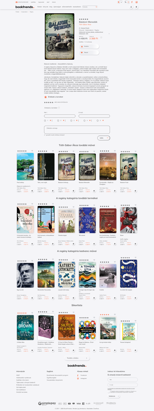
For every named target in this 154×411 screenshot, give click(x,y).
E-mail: (81, 112)
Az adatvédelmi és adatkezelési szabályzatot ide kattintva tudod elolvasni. (121, 389)
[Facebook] (132, 2)
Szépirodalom (24, 11)
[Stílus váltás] (118, 2)
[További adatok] (109, 34)
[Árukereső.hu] (98, 403)
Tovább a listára (72, 358)
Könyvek (81, 30)
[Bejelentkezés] (131, 7)
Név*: (45, 112)
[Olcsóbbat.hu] (111, 403)
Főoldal (17, 11)
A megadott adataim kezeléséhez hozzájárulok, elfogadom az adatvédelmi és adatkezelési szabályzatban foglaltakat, (123, 392)
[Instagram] (136, 2)
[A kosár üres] (136, 7)
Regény (31, 11)
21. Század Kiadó (84, 28)
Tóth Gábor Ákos (85, 24)
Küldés (101, 138)
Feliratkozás (112, 396)
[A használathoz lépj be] (32, 151)
